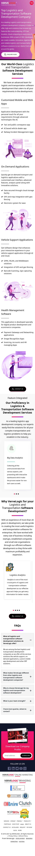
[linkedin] (13, 768)
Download (26, 755)
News (22, 824)
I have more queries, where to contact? (14, 710)
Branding (29, 838)
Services (6, 821)
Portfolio (7, 824)
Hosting (21, 841)
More (20, 830)
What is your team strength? (14, 701)
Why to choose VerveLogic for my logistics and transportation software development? (16, 690)
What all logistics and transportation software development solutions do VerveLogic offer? (13, 639)
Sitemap (13, 821)
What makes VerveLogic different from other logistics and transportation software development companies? (16, 676)
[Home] (9, 4)
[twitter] (17, 768)
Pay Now (29, 827)
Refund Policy (23, 836)
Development (20, 838)
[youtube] (21, 768)
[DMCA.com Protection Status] (24, 814)
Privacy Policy (13, 836)
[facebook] (9, 768)
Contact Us (18, 389)
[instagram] (24, 768)
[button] (14, 493)
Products (27, 821)
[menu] (32, 3)
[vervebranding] (17, 781)
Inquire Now (12, 54)
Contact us (7, 827)
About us (28, 824)
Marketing (14, 841)
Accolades (15, 827)
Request (22, 827)
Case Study (15, 824)
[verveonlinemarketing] (17, 775)
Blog (15, 830)
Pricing (19, 821)
